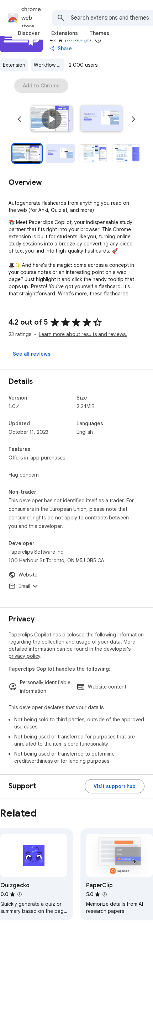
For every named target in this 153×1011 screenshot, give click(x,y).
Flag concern (24, 475)
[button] (51, 119)
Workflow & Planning (49, 65)
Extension (14, 65)
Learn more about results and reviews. (83, 334)
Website (28, 574)
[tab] (29, 33)
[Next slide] (133, 119)
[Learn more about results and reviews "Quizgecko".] (19, 894)
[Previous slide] (19, 119)
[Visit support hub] (114, 786)
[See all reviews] (32, 353)
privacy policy (24, 656)
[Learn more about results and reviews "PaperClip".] (104, 894)
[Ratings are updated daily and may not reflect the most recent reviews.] (98, 39)
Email (24, 586)
